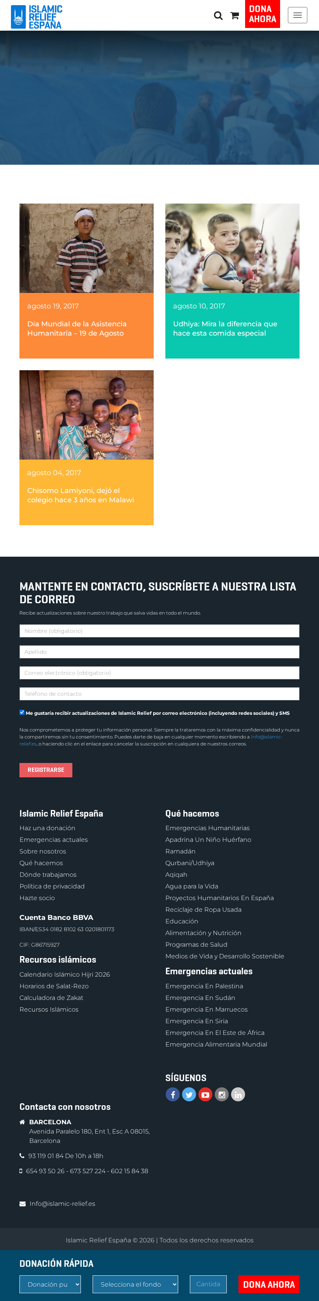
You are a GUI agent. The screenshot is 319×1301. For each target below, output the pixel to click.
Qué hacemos (41, 863)
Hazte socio (37, 898)
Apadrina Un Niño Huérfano (208, 839)
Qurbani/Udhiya (189, 863)
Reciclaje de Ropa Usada (203, 909)
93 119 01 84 (46, 1156)
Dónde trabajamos (48, 874)
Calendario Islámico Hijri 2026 (64, 974)
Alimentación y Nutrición (203, 933)
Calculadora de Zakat (51, 997)
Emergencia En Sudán (200, 997)
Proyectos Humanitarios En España (219, 898)
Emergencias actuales (53, 839)
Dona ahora (262, 14)
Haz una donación (47, 828)
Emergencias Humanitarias (207, 828)
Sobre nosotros (42, 851)
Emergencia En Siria (196, 1021)
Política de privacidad (52, 886)
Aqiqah (176, 874)
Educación (181, 921)
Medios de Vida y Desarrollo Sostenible (224, 956)
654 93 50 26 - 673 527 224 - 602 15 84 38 (87, 1171)
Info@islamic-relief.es (62, 1203)
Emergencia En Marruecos (206, 1009)
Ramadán (180, 851)
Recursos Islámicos (49, 1009)
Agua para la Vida (191, 886)
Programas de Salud (196, 944)
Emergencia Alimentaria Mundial (216, 1044)
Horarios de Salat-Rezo (54, 986)
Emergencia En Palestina (204, 986)
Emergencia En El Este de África (215, 1032)
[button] (234, 15)
